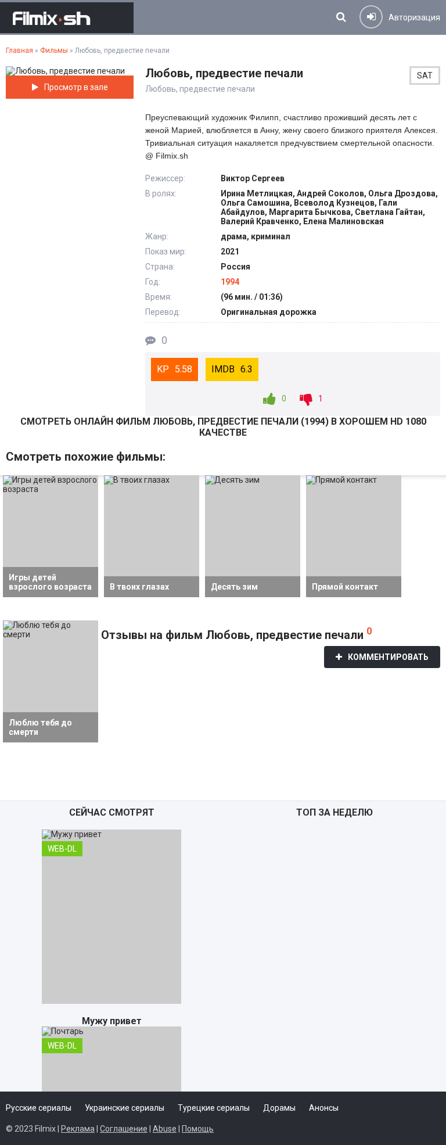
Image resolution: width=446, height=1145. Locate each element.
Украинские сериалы (124, 1107)
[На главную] (67, 17)
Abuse (165, 1128)
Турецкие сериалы (214, 1107)
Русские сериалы (38, 1107)
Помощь (198, 1128)
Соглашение (124, 1128)
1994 (230, 281)
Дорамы (279, 1107)
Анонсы (324, 1107)
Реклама (78, 1128)
